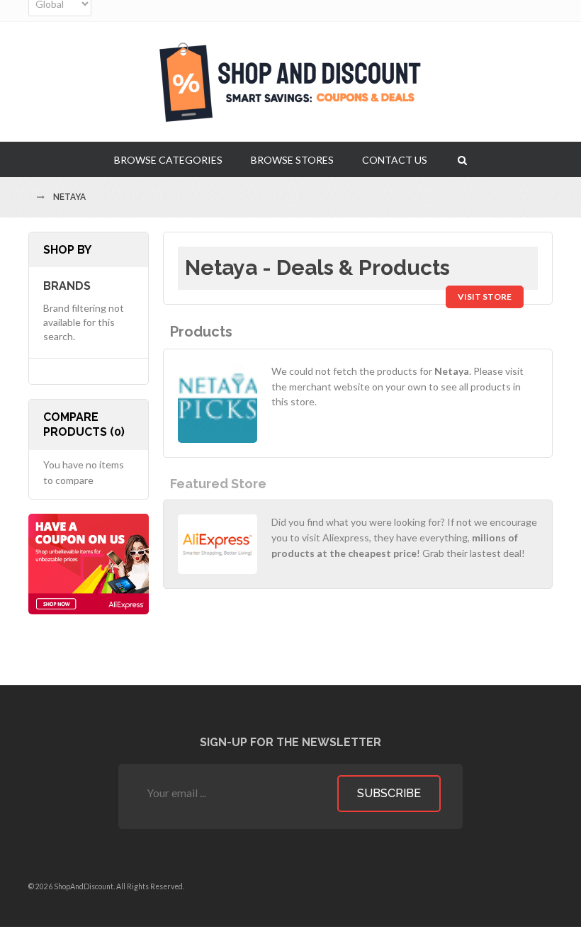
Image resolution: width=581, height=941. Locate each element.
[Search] (462, 159)
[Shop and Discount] (290, 82)
